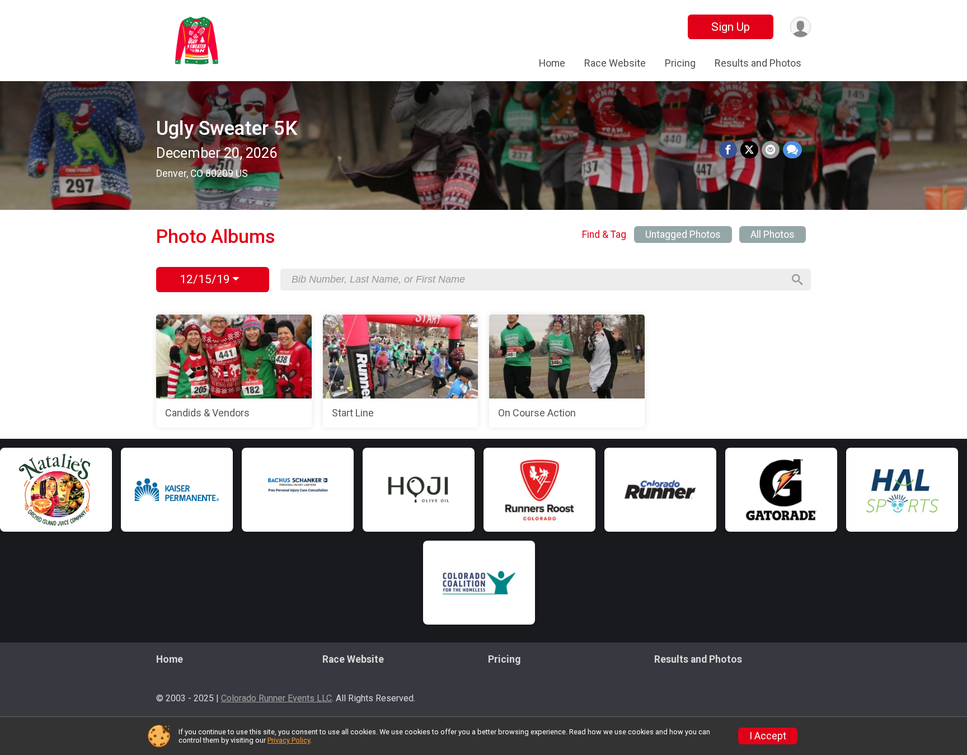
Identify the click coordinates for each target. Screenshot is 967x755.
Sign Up (730, 27)
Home (552, 63)
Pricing (680, 63)
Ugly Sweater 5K (226, 128)
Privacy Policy (288, 740)
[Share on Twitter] (749, 150)
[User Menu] (800, 27)
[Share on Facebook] (728, 150)
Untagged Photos (683, 234)
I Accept (767, 736)
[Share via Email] (771, 150)
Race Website (615, 63)
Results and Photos (758, 63)
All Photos (772, 234)
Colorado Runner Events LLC (276, 698)
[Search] (797, 280)
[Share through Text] (792, 150)
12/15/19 (206, 279)
